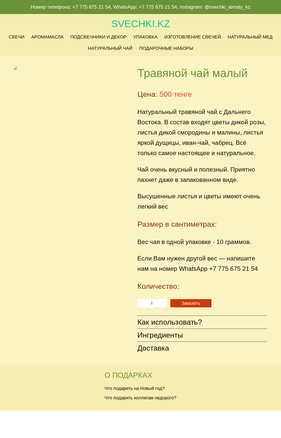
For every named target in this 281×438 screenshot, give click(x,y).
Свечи (16, 37)
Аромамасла (47, 37)
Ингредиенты (160, 335)
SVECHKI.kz (140, 23)
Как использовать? (169, 322)
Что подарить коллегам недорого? (140, 397)
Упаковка (145, 37)
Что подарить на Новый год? (135, 388)
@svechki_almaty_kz (227, 7)
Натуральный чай (110, 48)
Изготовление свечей (192, 37)
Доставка (153, 348)
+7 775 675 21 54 (91, 7)
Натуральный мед (250, 37)
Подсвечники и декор (98, 37)
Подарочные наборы (166, 48)
